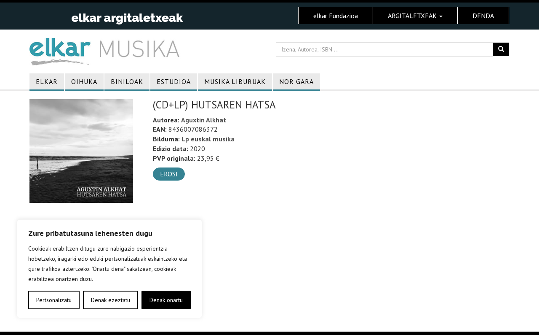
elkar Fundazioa (335, 15)
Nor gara (296, 81)
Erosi (169, 174)
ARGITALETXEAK (413, 15)
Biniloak (127, 81)
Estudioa (174, 81)
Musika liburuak (235, 81)
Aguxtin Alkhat (203, 120)
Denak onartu (166, 300)
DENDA (483, 15)
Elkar (47, 81)
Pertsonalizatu (54, 300)
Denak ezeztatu (110, 300)
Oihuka (84, 81)
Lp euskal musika (208, 139)
